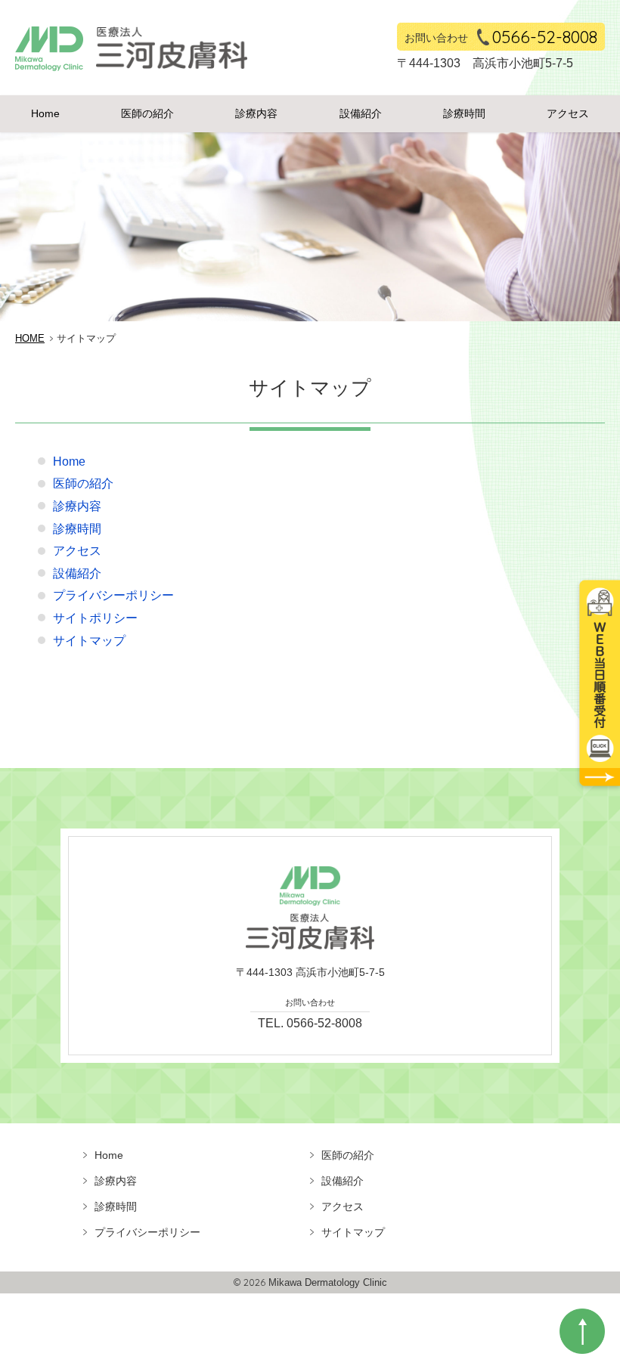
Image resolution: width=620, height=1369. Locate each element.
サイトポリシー (95, 618)
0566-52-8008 (544, 36)
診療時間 (464, 113)
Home (45, 113)
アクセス (568, 113)
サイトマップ (89, 640)
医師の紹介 (147, 113)
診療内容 (256, 113)
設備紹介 (360, 113)
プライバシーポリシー (113, 595)
